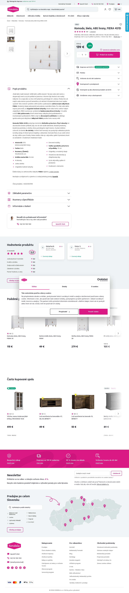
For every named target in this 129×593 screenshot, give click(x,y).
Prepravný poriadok (103, 557)
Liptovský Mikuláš (15, 520)
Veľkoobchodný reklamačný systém (80, 576)
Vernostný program (48, 572)
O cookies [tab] (94, 286)
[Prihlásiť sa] (105, 9)
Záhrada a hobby (34, 16)
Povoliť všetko (93, 311)
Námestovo (32, 513)
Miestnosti (20, 16)
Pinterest (20, 567)
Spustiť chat (84, 4)
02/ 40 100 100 (99, 4)
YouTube (16, 567)
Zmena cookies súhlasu (104, 563)
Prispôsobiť (63, 311)
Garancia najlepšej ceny (111, 49)
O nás (71, 567)
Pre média (72, 579)
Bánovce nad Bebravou (13, 513)
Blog (70, 554)
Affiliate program (75, 563)
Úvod (8, 21)
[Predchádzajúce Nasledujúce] (18, 321)
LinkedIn (24, 567)
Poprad (31, 519)
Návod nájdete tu (103, 484)
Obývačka (14, 21)
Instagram (12, 567)
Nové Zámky (32, 516)
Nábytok (10, 16)
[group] (44, 53)
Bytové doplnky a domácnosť (54, 16)
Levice (11, 517)
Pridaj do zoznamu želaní (121, 24)
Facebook (8, 567)
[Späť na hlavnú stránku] (13, 9)
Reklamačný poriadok (103, 554)
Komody (21, 21)
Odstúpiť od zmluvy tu (104, 560)
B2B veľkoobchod (74, 573)
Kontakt (72, 547)
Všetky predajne (15, 530)
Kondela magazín (74, 560)
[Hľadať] (27, 9)
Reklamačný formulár (76, 550)
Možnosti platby (47, 557)
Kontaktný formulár (65, 4)
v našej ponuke (54, 172)
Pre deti (71, 16)
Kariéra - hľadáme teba (76, 570)
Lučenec (11, 523)
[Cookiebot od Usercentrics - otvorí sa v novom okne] (99, 279)
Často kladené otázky (49, 550)
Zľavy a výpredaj (83, 16)
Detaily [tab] (64, 286)
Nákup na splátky (47, 560)
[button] (98, 67)
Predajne (111, 4)
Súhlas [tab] (34, 286)
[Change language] (120, 4)
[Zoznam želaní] (110, 9)
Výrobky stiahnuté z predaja (78, 583)
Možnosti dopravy (47, 554)
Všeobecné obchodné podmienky (107, 547)
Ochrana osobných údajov (105, 550)
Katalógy (72, 557)
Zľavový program (47, 569)
